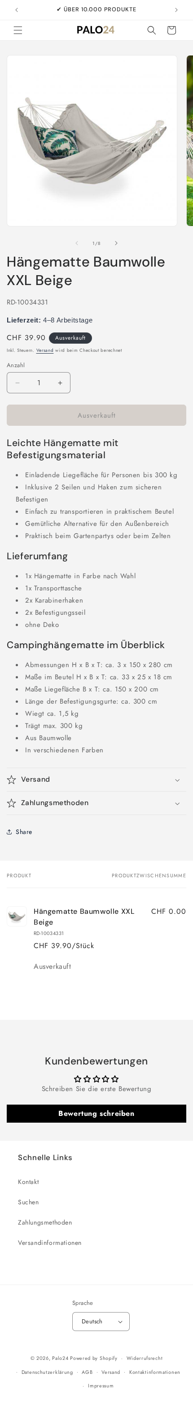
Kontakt (28, 1181)
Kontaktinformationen (154, 1372)
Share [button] (24, 831)
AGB (87, 1372)
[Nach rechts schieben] (116, 243)
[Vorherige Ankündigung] (16, 10)
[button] (18, 30)
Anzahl (16, 365)
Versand (45, 350)
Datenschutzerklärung (47, 1372)
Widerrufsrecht (145, 1358)
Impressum (101, 1385)
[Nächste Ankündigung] (176, 10)
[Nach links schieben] (77, 243)
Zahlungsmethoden (45, 1222)
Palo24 (60, 1358)
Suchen (28, 1202)
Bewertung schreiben (96, 1113)
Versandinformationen (50, 1242)
